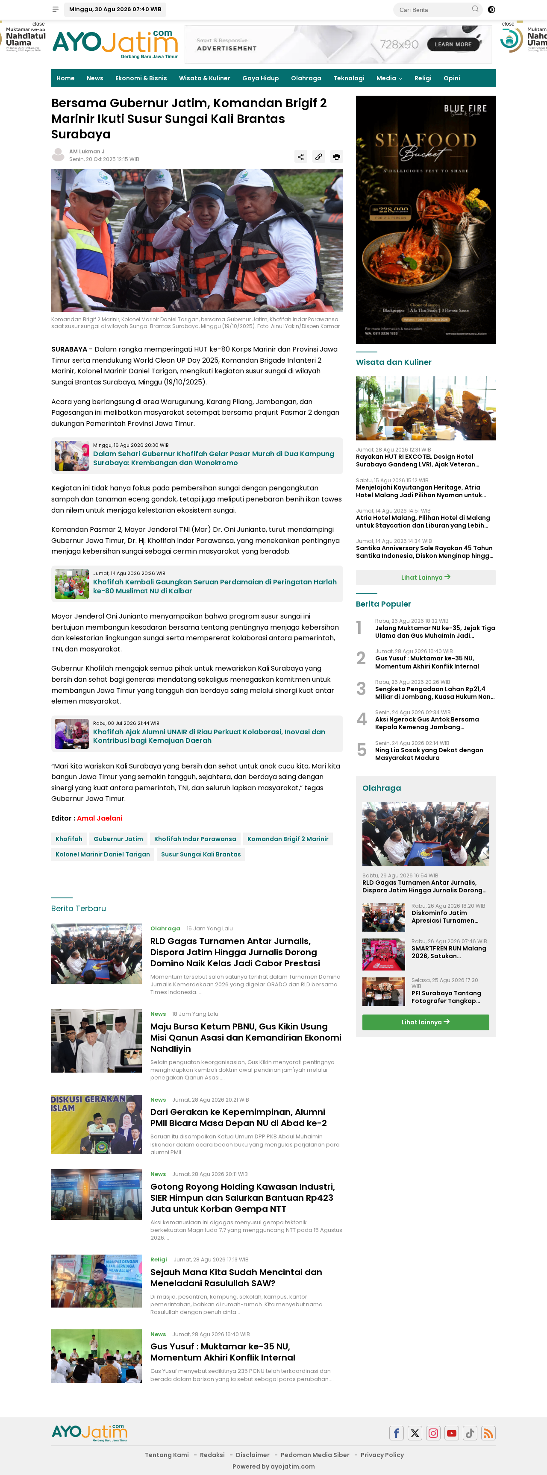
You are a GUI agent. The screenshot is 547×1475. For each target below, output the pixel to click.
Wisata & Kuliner (204, 78)
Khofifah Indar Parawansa (195, 839)
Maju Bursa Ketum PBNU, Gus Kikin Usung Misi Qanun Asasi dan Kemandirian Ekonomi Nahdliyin (245, 1037)
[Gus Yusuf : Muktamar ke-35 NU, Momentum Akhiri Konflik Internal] (96, 1356)
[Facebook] (396, 1433)
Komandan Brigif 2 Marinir (288, 839)
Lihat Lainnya (422, 577)
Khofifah (69, 839)
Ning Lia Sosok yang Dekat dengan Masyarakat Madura (429, 754)
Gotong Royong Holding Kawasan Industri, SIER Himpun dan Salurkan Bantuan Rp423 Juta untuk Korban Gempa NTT (242, 1198)
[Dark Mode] (491, 10)
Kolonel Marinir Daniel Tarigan (103, 854)
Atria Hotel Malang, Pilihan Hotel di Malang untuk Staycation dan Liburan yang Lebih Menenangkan (423, 521)
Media (386, 78)
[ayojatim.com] (89, 1432)
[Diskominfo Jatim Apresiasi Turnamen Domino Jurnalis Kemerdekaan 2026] (383, 917)
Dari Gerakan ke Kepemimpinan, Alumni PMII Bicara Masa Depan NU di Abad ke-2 (238, 1117)
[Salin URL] (318, 156)
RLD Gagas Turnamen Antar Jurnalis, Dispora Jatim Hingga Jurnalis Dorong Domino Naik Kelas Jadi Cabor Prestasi (235, 952)
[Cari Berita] (475, 9)
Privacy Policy (382, 1455)
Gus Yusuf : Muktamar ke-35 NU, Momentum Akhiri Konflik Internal (222, 1352)
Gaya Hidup (260, 78)
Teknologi (349, 78)
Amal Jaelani (99, 818)
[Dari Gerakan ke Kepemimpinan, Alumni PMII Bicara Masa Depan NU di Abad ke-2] (96, 1125)
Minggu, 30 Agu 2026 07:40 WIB (115, 9)
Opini (452, 78)
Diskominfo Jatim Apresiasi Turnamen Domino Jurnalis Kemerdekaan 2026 (443, 917)
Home (65, 78)
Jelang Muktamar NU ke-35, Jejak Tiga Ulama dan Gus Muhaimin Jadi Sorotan (435, 632)
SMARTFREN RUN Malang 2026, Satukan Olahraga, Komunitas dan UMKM (449, 952)
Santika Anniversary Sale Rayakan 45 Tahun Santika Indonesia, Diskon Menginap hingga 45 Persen (425, 552)
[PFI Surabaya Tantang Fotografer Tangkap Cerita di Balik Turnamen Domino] (383, 991)
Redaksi (212, 1455)
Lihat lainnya (422, 1022)
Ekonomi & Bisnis (141, 78)
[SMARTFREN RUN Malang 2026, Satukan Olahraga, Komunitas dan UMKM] (383, 954)
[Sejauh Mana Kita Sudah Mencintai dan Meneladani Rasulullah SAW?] (96, 1285)
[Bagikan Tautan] (300, 156)
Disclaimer (253, 1455)
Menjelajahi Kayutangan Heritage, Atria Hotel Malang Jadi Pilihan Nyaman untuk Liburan (419, 491)
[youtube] (451, 1433)
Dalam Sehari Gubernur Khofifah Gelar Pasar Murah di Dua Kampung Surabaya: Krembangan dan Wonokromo (213, 458)
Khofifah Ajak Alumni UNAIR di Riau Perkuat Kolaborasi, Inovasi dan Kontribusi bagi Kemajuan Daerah (209, 736)
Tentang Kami (167, 1455)
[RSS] (488, 1433)
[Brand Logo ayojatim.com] (115, 44)
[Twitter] (415, 1433)
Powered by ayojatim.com (273, 1466)
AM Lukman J (87, 151)
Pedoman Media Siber (315, 1455)
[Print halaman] (336, 156)
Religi (423, 78)
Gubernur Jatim (118, 839)
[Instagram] (433, 1433)
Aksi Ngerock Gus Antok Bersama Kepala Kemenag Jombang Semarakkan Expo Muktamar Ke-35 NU (435, 723)
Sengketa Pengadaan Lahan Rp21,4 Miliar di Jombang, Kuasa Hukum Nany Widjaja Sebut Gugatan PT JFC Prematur (434, 693)
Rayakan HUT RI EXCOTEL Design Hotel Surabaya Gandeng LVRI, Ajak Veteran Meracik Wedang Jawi (415, 461)
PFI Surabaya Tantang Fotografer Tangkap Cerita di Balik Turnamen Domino (450, 997)
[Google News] (470, 1433)
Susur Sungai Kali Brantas (201, 854)
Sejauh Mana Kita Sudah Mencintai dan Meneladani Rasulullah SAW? (236, 1277)
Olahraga (306, 78)
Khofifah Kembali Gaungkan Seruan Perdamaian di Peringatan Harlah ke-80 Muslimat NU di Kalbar (215, 586)
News (95, 78)
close (38, 24)
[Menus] (55, 10)
